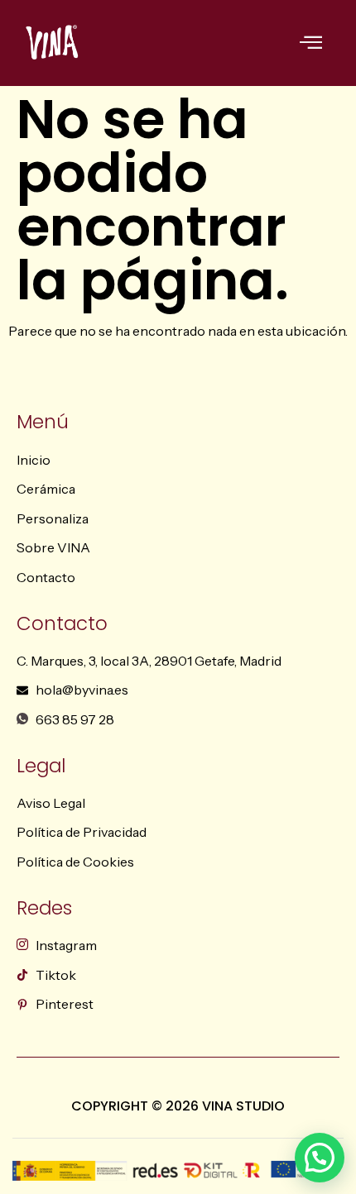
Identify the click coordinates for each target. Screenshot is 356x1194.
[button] (319, 1157)
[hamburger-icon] (311, 44)
